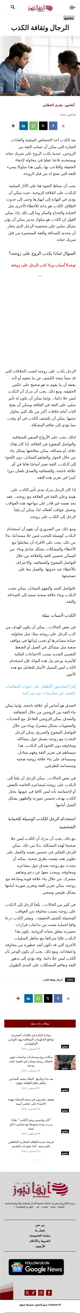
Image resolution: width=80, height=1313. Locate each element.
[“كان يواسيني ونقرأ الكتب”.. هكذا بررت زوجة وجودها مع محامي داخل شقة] (65, 1125)
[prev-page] (42, 1162)
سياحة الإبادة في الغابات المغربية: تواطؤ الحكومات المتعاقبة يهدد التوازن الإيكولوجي (31, 1039)
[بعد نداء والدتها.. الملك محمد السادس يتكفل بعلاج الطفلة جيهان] (65, 1084)
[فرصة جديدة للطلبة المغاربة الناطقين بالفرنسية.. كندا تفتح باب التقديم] (65, 1147)
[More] (13, 126)
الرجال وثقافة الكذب (53, 979)
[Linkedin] (23, 126)
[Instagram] (41, 1293)
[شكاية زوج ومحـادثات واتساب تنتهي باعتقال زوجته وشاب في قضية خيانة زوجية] (65, 1062)
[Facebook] (53, 126)
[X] (43, 126)
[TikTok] (33, 1293)
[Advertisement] (40, 320)
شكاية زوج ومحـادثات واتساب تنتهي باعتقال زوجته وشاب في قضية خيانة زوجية (31, 1061)
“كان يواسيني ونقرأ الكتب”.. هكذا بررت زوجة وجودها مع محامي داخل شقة (31, 1124)
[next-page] (36, 1162)
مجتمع (68, 17)
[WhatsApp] (33, 126)
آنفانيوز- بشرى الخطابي (58, 105)
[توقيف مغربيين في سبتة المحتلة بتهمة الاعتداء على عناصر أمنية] (65, 1104)
